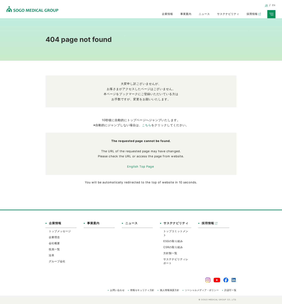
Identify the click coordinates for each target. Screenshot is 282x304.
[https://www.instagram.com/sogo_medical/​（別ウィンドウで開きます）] (207, 279)
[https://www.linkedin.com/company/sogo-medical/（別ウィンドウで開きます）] (234, 279)
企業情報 (55, 223)
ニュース (131, 223)
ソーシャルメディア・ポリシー (202, 290)
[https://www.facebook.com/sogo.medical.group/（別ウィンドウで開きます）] (225, 279)
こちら (146, 125)
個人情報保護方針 (169, 290)
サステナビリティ (176, 223)
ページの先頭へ (246, 218)
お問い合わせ (117, 290)
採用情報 (208, 223)
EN (273, 5)
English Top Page (141, 166)
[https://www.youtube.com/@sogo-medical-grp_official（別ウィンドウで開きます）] (217, 279)
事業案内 (93, 223)
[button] (61, 224)
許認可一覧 (230, 290)
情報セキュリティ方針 (142, 290)
